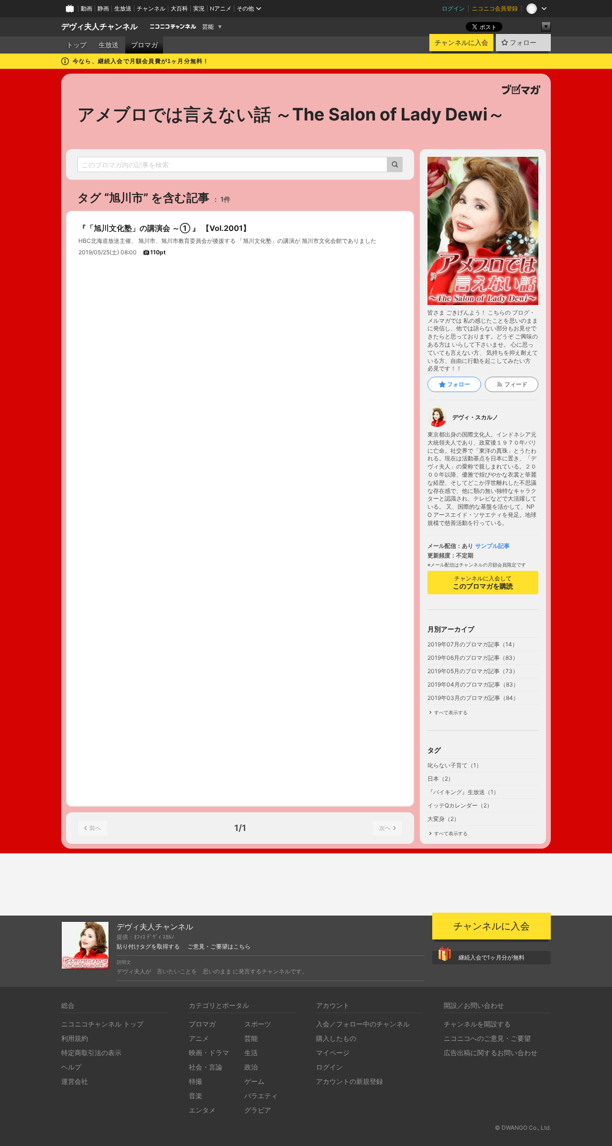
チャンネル (151, 8)
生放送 (122, 8)
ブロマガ (144, 45)
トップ (76, 45)
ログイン (453, 8)
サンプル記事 (492, 546)
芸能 (208, 26)
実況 (199, 8)
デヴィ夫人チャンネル (99, 26)
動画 (86, 8)
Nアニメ (220, 8)
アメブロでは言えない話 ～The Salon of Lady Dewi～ (291, 114)
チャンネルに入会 (461, 42)
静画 (103, 8)
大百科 (179, 8)
